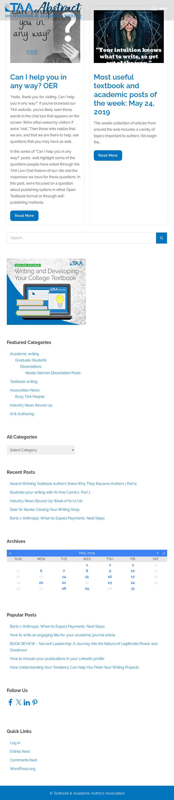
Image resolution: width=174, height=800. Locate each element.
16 (110, 576)
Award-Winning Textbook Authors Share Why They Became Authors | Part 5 (73, 484)
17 (133, 576)
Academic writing (24, 354)
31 (133, 588)
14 (64, 576)
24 (133, 582)
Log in (15, 743)
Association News (25, 390)
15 (87, 576)
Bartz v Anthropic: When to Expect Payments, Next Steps (57, 518)
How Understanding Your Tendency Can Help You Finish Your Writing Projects (74, 667)
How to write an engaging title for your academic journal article (62, 635)
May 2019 (87, 553)
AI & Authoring (22, 414)
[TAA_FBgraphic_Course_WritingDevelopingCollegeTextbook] (46, 291)
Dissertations (30, 366)
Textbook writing (23, 381)
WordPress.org (22, 769)
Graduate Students (31, 360)
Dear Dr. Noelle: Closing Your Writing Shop (45, 509)
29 (87, 588)
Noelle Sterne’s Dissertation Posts (53, 373)
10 (133, 571)
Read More (24, 217)
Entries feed (20, 751)
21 (64, 582)
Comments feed (23, 760)
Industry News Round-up (31, 405)
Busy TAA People (29, 396)
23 (110, 582)
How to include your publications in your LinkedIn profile (57, 659)
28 (64, 588)
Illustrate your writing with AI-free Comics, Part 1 (50, 492)
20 (41, 582)
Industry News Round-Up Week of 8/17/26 (46, 501)
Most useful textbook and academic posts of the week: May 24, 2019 (125, 94)
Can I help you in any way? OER (38, 81)
